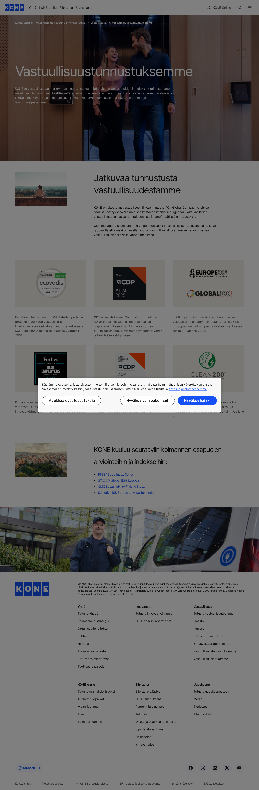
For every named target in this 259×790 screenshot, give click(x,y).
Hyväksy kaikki (197, 400)
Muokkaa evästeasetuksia (71, 400)
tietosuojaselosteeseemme (188, 389)
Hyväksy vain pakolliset (147, 400)
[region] (129, 395)
